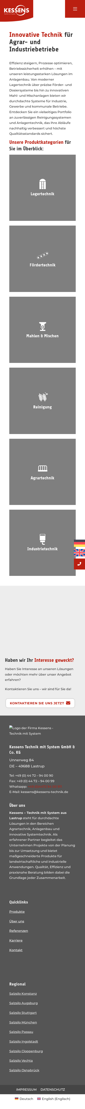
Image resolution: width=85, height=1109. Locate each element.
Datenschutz (53, 1089)
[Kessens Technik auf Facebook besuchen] (25, 964)
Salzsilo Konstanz (23, 994)
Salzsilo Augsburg (23, 1003)
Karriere (16, 940)
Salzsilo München (23, 1022)
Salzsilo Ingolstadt (23, 1041)
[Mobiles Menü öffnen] (75, 8)
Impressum (26, 1089)
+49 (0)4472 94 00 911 (45, 786)
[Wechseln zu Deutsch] (79, 543)
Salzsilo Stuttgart (23, 1013)
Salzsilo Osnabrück (24, 1070)
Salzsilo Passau (21, 1032)
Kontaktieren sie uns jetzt (37, 703)
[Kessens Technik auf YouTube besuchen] (36, 964)
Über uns (16, 921)
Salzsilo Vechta (21, 1061)
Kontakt (16, 950)
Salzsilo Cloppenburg (26, 1051)
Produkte (17, 912)
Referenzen (18, 931)
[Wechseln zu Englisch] (79, 552)
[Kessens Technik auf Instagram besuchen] (14, 964)
